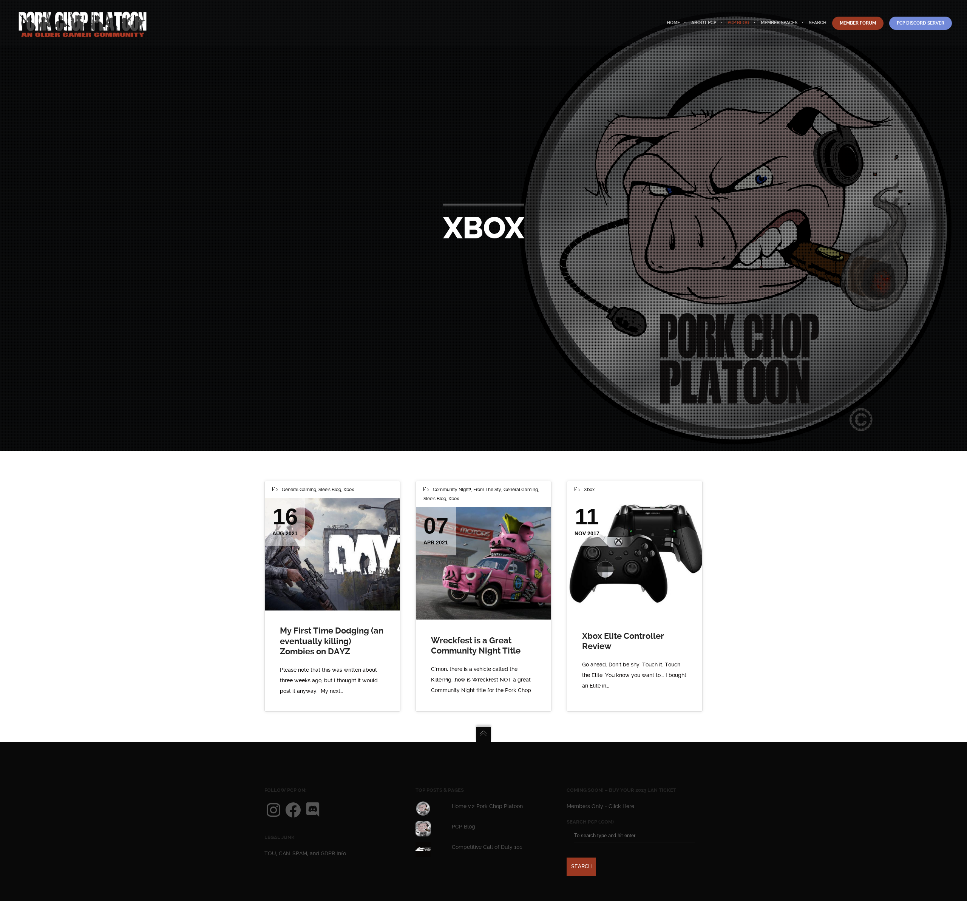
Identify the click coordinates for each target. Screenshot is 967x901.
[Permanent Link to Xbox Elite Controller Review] (634, 554)
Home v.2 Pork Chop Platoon (487, 806)
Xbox (348, 489)
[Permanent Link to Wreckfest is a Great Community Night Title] (483, 563)
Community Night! (452, 489)
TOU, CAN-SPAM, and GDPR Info (305, 853)
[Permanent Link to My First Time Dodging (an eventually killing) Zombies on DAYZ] (332, 554)
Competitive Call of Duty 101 (487, 847)
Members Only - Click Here (600, 806)
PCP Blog (463, 827)
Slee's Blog (329, 489)
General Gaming (299, 489)
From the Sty (487, 489)
